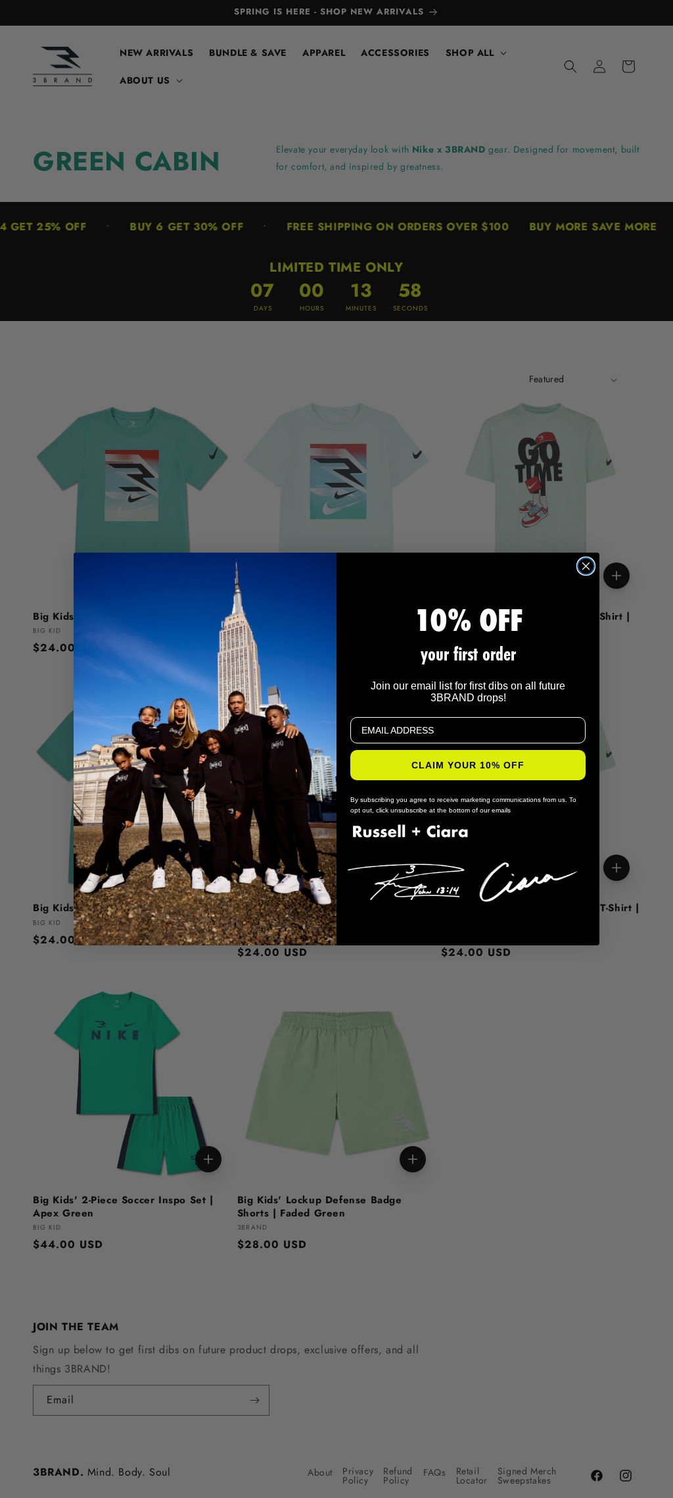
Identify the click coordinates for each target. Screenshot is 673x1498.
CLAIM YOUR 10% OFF (467, 765)
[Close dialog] (586, 566)
